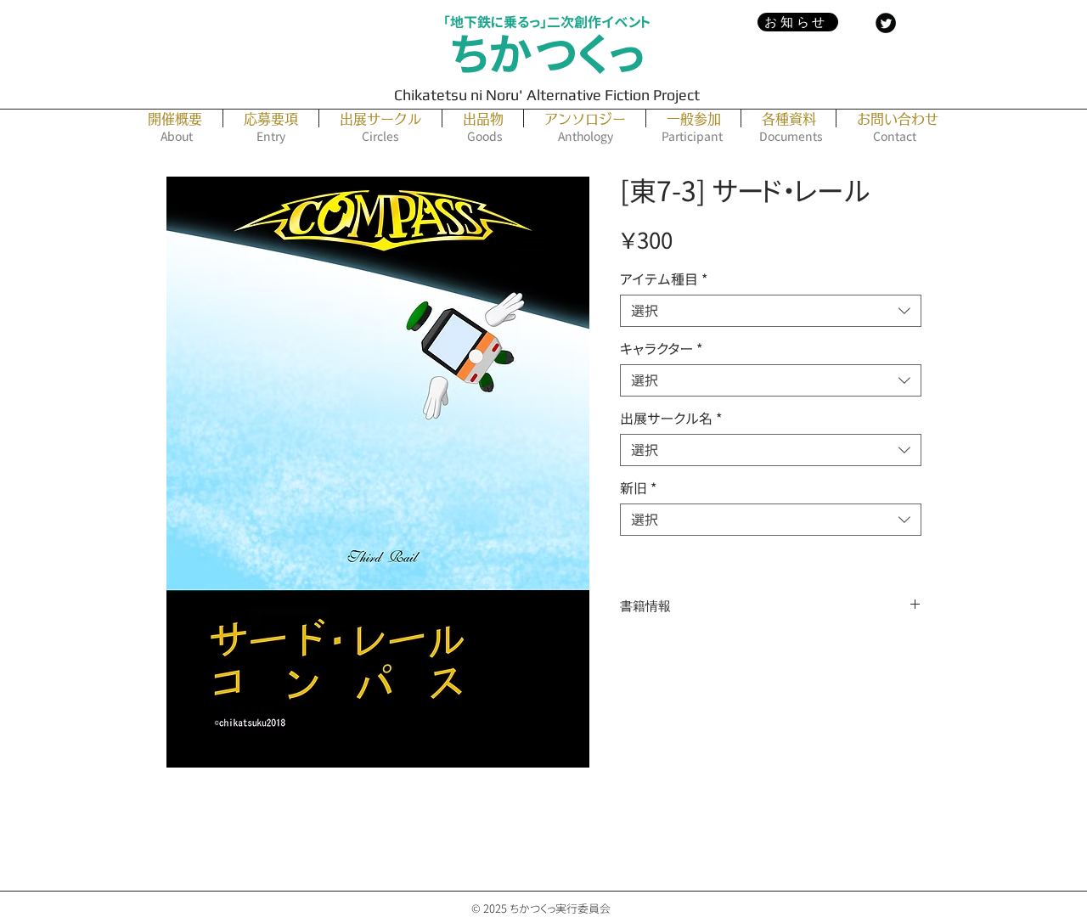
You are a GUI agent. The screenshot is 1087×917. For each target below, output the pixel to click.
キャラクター (661, 348)
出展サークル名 (671, 418)
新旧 (638, 488)
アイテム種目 (663, 279)
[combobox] (770, 311)
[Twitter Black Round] (886, 23)
